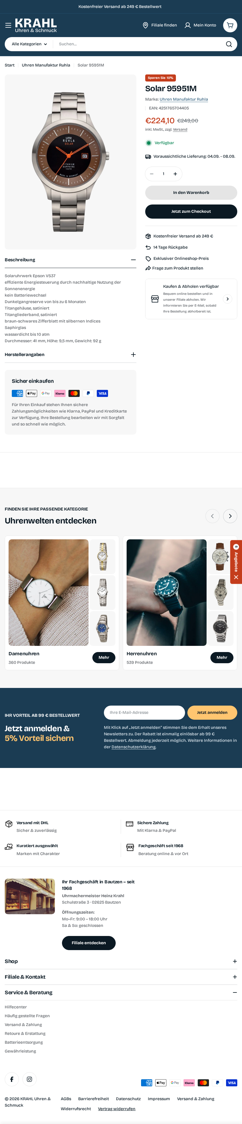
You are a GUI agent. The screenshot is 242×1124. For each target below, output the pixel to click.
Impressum (159, 1098)
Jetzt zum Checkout (191, 211)
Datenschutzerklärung (134, 746)
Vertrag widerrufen (116, 1108)
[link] (102, 556)
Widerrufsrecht (76, 1108)
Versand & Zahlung (195, 1098)
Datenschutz (128, 1098)
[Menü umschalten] (8, 25)
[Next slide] (230, 516)
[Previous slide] (212, 516)
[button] (236, 562)
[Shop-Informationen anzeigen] (227, 299)
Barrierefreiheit (93, 1098)
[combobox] (121, 44)
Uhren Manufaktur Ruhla (46, 65)
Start (9, 65)
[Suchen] (229, 44)
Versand (180, 129)
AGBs (66, 1098)
